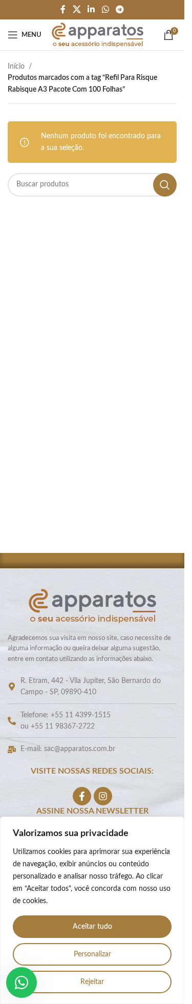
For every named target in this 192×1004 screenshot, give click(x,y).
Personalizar (92, 954)
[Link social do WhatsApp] (105, 9)
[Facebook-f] (82, 796)
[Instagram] (103, 796)
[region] (92, 910)
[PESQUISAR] (165, 185)
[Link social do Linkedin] (91, 9)
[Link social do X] (76, 9)
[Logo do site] (97, 34)
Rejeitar (92, 982)
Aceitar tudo (92, 926)
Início (16, 66)
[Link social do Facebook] (63, 9)
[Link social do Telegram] (119, 9)
